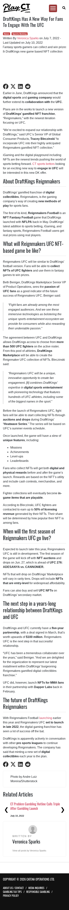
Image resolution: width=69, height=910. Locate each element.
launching (45, 718)
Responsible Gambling (38, 892)
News (6, 34)
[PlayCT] (33, 8)
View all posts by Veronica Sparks (29, 850)
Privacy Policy (11, 895)
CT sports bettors (43, 163)
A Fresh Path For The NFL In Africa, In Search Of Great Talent (26, 806)
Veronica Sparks (28, 38)
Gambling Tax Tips (12, 892)
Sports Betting (20, 34)
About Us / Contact (13, 888)
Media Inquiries (36, 888)
